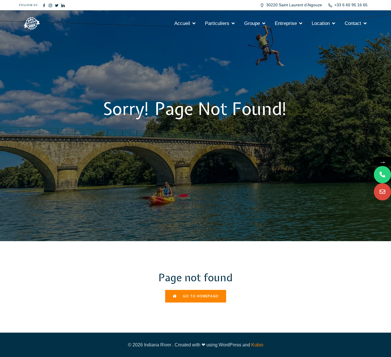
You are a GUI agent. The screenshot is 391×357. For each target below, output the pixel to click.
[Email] (382, 191)
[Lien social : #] (44, 5)
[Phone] (382, 174)
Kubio (257, 344)
